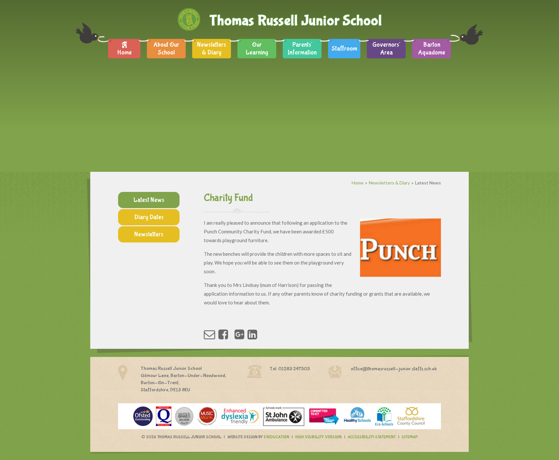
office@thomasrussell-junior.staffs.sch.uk (394, 369)
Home (358, 182)
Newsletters (148, 234)
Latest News (428, 182)
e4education (276, 437)
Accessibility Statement (372, 437)
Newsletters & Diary (389, 182)
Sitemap (410, 437)
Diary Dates (149, 217)
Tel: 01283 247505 (290, 369)
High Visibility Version (318, 437)
